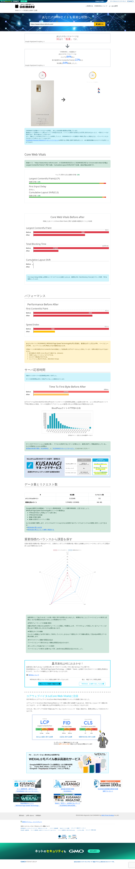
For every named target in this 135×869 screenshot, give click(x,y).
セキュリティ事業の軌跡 (91, 830)
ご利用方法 (89, 6)
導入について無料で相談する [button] (48, 684)
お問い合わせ (30, 815)
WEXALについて (33, 675)
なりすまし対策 (80, 830)
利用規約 (38, 815)
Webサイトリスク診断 (64, 828)
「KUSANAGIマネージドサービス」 (63, 448)
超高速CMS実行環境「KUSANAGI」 (38, 448)
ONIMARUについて (100, 6)
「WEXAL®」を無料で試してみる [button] (91, 684)
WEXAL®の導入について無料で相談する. (40, 530)
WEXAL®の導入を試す (34, 527)
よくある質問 (113, 6)
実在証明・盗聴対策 (25, 830)
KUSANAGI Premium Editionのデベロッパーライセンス (42, 140)
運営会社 (21, 815)
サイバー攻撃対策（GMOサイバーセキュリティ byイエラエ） (43, 830)
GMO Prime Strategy (107, 815)
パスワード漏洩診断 (54, 828)
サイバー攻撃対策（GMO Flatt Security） (66, 830)
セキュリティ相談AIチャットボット (78, 828)
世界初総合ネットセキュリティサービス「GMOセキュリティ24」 (34, 828)
